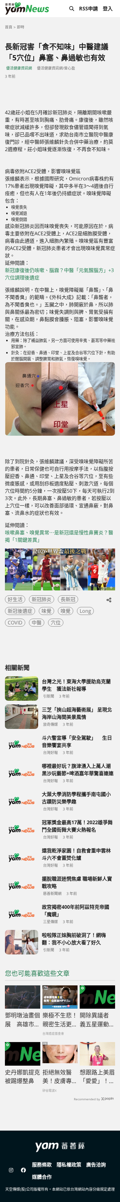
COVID (15, 622)
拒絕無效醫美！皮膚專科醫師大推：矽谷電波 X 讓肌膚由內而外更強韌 (60, 1077)
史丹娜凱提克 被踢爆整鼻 (22, 1076)
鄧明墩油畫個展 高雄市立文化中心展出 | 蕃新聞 (22, 1020)
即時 (20, 27)
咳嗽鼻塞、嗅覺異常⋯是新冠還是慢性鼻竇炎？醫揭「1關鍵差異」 (59, 536)
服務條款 (42, 1164)
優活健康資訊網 (19, 68)
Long (85, 611)
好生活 (15, 599)
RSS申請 (88, 8)
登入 (108, 8)
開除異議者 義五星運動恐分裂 (97, 1020)
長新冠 (68, 599)
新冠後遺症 (20, 611)
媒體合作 (42, 1177)
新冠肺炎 (41, 599)
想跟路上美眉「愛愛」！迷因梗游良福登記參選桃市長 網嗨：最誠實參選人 (97, 1077)
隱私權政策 (69, 1164)
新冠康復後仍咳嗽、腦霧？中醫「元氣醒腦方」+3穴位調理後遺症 (59, 274)
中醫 (37, 622)
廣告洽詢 (96, 1164)
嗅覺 (65, 611)
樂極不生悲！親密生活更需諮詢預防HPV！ (60, 1020)
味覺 (46, 611)
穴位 (56, 622)
